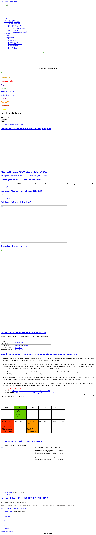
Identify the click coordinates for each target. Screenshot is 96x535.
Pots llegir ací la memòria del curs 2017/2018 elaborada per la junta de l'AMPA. (24, 176)
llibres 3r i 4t (18, 348)
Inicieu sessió (8, 492)
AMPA (6, 35)
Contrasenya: (5, 119)
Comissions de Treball (14, 25)
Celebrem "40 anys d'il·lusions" (16, 202)
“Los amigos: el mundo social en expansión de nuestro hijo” (31, 391)
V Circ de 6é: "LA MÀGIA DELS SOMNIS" (22, 441)
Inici (5, 17)
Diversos (11, 39)
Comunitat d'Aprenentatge (12, 22)
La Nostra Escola (9, 20)
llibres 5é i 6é (19, 350)
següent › (7, 527)
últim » (6, 528)
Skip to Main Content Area (9, 1)
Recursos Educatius (10, 37)
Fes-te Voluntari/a (13, 27)
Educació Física (13, 45)
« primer (6, 515)
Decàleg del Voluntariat (19, 28)
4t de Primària (12, 47)
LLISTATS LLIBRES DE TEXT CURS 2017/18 (23, 332)
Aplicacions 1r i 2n (7, 92)
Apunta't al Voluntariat (15, 23)
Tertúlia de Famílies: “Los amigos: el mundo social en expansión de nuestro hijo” (40, 354)
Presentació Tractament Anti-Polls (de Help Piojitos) (26, 128)
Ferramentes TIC (13, 42)
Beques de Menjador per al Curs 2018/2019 (21, 191)
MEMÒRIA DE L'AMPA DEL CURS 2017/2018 (24, 172)
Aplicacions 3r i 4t (7, 95)
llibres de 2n (26, 345)
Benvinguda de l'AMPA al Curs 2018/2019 (21, 179)
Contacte (7, 34)
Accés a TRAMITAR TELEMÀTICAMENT (14, 508)
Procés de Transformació (19, 32)
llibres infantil (19, 342)
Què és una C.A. (13, 30)
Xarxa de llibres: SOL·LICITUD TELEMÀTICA (24, 498)
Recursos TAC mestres (15, 44)
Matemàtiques (12, 40)
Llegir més (7, 187)
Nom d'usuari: (5, 117)
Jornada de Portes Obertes (14, 246)
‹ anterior (7, 516)
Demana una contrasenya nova (13, 124)
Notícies (6, 18)
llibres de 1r (18, 345)
